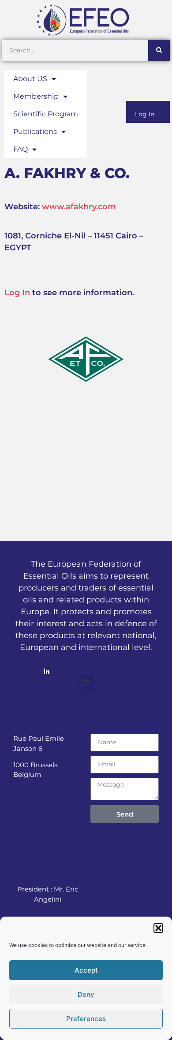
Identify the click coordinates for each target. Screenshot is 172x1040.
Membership (36, 96)
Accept (86, 970)
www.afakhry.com (79, 207)
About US (30, 78)
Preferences (86, 1018)
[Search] (159, 50)
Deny (86, 994)
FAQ (20, 149)
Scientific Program (45, 114)
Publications (35, 131)
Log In (144, 114)
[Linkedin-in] (46, 672)
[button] (158, 928)
